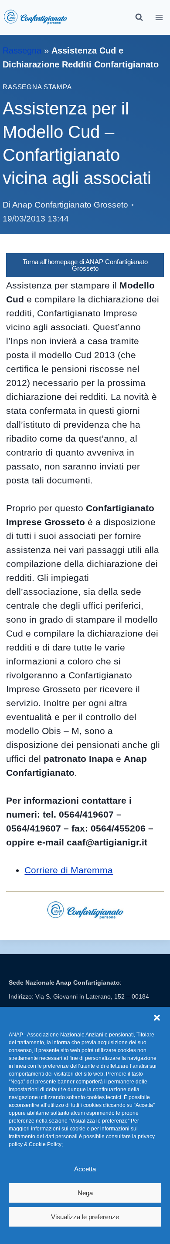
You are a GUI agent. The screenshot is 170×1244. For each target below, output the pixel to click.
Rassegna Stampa (37, 87)
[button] (157, 1017)
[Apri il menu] (159, 17)
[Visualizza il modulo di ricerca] (139, 17)
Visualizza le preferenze (85, 1217)
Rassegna (22, 50)
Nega (85, 1193)
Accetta (85, 1169)
